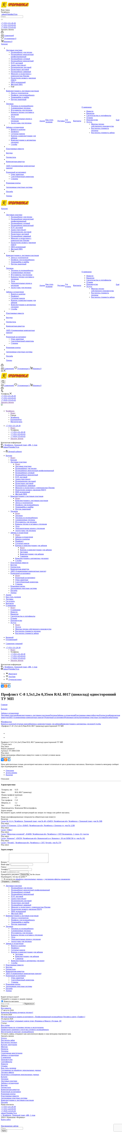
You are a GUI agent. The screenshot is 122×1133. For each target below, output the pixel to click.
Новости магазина (11, 1001)
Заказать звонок (7, 402)
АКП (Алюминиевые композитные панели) (26, 717)
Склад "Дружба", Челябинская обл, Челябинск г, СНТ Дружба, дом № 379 (31, 843)
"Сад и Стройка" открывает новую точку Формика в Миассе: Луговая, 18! (31, 1021)
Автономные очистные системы (92, 717)
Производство (7, 1060)
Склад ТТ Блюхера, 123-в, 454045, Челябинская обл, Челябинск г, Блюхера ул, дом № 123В (38, 825)
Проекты (4, 1049)
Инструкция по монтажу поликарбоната (17, 1032)
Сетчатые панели (22, 724)
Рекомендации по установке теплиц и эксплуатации (22, 1027)
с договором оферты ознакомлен (57, 879)
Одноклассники (15, 679)
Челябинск (14, 417)
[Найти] (2, 19)
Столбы (98, 724)
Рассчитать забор (8, 1040)
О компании (15, 610)
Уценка (115, 717)
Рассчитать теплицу (9, 1042)
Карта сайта (6, 1119)
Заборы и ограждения (24, 537)
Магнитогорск (16, 422)
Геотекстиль (104, 715)
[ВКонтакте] (2, 686)
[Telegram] (9, 686)
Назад (12, 413)
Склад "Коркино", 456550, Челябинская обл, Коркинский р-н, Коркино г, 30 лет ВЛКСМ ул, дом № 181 (43, 838)
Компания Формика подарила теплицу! (17, 1012)
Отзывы (4, 1066)
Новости (4, 1064)
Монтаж (4, 1047)
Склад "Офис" (7, 830)
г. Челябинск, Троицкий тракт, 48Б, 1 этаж (20, 445)
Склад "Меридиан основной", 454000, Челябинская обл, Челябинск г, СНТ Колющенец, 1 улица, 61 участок (45, 834)
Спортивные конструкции (11, 1053)
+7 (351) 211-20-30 (8, 23)
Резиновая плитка (71, 717)
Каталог (13, 460)
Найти (4, 1131)
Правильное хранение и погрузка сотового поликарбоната (25, 1030)
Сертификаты (6, 1062)
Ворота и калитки (8, 724)
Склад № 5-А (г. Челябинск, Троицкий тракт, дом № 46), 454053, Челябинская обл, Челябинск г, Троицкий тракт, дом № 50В (51, 821)
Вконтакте (13, 674)
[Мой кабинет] (2, 33)
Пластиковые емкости (84, 715)
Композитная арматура (10, 1089)
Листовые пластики (23, 466)
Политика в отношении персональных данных (20, 1075)
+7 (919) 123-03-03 (8, 27)
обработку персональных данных (29, 879)
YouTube (12, 677)
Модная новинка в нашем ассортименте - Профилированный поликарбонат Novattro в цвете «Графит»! (43, 1017)
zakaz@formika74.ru (9, 14)
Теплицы (19, 516)
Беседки (96, 715)
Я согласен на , (37, 879)
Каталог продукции (9, 1045)
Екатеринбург (16, 419)
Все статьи (5, 1025)
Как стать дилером (8, 1068)
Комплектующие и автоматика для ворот (78, 724)
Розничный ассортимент (25, 578)
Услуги (18, 627)
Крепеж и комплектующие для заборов (36, 550)
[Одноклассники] (5, 686)
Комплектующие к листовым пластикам (31, 501)
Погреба (108, 717)
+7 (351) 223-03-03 (8, 25)
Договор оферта (7, 1072)
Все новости (6, 1008)
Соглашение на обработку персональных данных (21, 1070)
